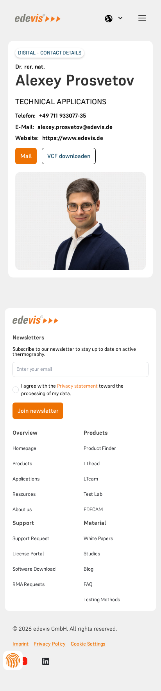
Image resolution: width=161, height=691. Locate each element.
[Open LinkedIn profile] (45, 661)
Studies (92, 553)
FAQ (88, 584)
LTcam (91, 478)
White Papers (98, 538)
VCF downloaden (68, 156)
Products (22, 463)
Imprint (21, 644)
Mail (26, 156)
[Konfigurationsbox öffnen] (13, 660)
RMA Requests (29, 584)
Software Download (34, 569)
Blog (88, 569)
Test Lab (93, 494)
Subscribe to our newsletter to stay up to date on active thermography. (74, 351)
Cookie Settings (88, 644)
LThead (92, 463)
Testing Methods (102, 599)
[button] (115, 18)
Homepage (24, 448)
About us (22, 509)
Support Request (31, 538)
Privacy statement (77, 386)
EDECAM (93, 509)
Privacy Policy (50, 644)
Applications (26, 478)
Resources (24, 494)
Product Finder (100, 448)
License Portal (28, 553)
